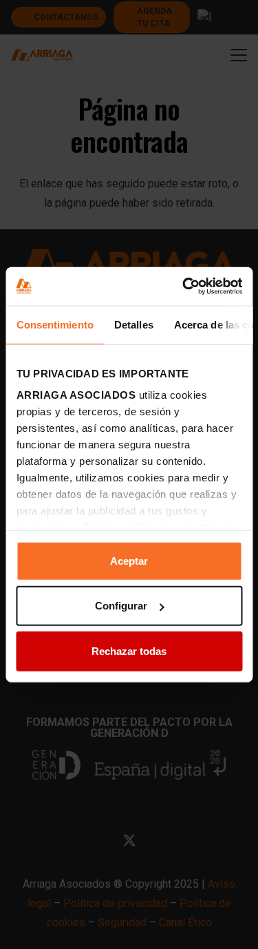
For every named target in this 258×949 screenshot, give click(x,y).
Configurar (121, 606)
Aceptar (129, 560)
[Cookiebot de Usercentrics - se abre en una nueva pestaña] (183, 286)
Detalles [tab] (133, 324)
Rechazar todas (129, 650)
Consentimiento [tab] (54, 324)
